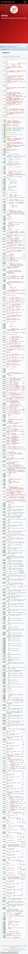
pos (15, 196)
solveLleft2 (14, 538)
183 (3, 379)
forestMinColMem (15, 620)
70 (3, 179)
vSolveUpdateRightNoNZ (17, 592)
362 (3, 670)
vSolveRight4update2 (16, 739)
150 (3, 308)
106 (3, 226)
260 (3, 519)
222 (3, 452)
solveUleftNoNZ (15, 599)
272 (3, 538)
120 (3, 256)
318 (3, 614)
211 (3, 430)
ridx (15, 406)
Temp (13, 226)
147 (3, 301)
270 (3, 534)
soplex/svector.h (17, 130)
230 (3, 470)
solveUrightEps (15, 509)
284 (3, 555)
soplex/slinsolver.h (18, 128)
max (17, 314)
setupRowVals (14, 650)
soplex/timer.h (16, 129)
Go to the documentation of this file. (11, 56)
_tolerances (17, 159)
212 (3, 433)
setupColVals (14, 648)
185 (3, 383)
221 (3, 450)
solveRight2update (16, 708)
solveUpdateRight (16, 522)
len (17, 311)
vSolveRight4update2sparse (13, 759)
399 (3, 721)
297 (3, 579)
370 (3, 680)
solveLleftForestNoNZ (17, 606)
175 (3, 368)
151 (3, 311)
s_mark (16, 229)
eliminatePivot (15, 667)
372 (3, 682)
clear (14, 259)
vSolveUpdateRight (16, 589)
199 (3, 410)
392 (3, 708)
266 (3, 528)
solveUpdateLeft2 (16, 552)
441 (3, 812)
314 (3, 609)
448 (3, 825)
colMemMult (14, 439)
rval (20, 404)
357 (3, 662)
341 (3, 643)
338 (3, 640)
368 (3, 677)
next (15, 181)
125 (3, 263)
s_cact (16, 234)
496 (3, 924)
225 (3, 457)
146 (3, 299)
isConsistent (14, 927)
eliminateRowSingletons (12, 654)
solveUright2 (14, 512)
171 (3, 356)
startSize (15, 383)
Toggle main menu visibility (2, 46)
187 (3, 387)
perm (14, 277)
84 (3, 196)
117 (3, 250)
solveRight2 (14, 715)
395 (3, 715)
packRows (13, 680)
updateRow (13, 662)
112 (3, 237)
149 (3, 306)
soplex (5, 49)
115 (3, 244)
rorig (15, 410)
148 (3, 304)
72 (3, 181)
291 (3, 568)
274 (3, 541)
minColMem (14, 675)
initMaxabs (14, 430)
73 (3, 182)
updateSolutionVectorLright (14, 556)
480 (3, 898)
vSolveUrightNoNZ (16, 579)
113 (3, 239)
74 (3, 183)
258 (3, 515)
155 (3, 323)
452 (3, 832)
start (17, 308)
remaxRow (13, 683)
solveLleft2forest (16, 534)
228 (3, 464)
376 (3, 686)
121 (3, 258)
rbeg (15, 408)
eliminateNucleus (16, 670)
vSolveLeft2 (14, 832)
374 (3, 683)
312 (3, 606)
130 (3, 273)
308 (3, 599)
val (22, 304)
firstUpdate (16, 385)
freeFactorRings (15, 645)
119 (3, 254)
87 (3, 202)
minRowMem (14, 673)
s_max (21, 231)
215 (3, 439)
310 (3, 603)
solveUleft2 (14, 531)
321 (3, 618)
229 (3, 466)
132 (3, 275)
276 (3, 544)
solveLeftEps (14, 721)
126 (3, 265)
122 (3, 259)
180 (3, 375)
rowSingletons (15, 640)
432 (3, 795)
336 (3, 638)
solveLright (14, 697)
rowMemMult (14, 436)
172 (3, 359)
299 (3, 583)
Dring (13, 179)
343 (3, 645)
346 (3, 648)
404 (3, 729)
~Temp (11, 256)
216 (3, 442)
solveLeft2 (14, 724)
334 (3, 635)
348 (3, 650)
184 (3, 381)
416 (3, 758)
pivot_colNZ (18, 244)
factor (13, 909)
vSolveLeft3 (14, 860)
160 (3, 328)
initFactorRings (15, 643)
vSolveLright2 (15, 563)
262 (3, 522)
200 (3, 412)
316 (3, 612)
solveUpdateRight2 (16, 525)
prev (15, 182)
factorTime (16, 461)
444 (3, 818)
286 (3, 560)
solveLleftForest (15, 541)
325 (3, 623)
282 (3, 552)
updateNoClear (15, 904)
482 (3, 901)
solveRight (14, 705)
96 (3, 212)
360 (3, 667)
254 (3, 509)
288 (3, 563)
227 (3, 461)
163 (3, 336)
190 (3, 394)
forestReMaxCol (15, 623)
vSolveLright (14, 560)
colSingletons (15, 638)
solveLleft (14, 544)
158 (3, 326)
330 (3, 629)
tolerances (15, 157)
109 (3, 229)
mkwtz (15, 199)
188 (3, 389)
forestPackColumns (16, 618)
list (16, 289)
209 (3, 425)
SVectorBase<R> (10, 630)
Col (15, 326)
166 (3, 342)
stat (20, 422)
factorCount (16, 464)
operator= (17, 212)
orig (14, 275)
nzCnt (14, 428)
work (12, 457)
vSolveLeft (14, 818)
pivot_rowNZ (18, 250)
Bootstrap (17, 951)
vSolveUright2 (14, 583)
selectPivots (14, 659)
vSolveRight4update (16, 729)
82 (3, 192)
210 (3, 428)
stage (16, 237)
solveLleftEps (14, 547)
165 (3, 340)
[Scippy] (14, 9)
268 (3, 531)
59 (3, 163)
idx (15, 183)
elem (17, 297)
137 (3, 284)
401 (3, 724)
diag (19, 452)
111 (3, 234)
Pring (13, 187)
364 (3, 673)
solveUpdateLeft (15, 550)
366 (3, 675)
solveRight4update (16, 699)
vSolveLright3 (15, 568)
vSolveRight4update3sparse (13, 796)
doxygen (13, 947)
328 (3, 627)
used (17, 301)
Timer (9, 461)
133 (3, 277)
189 (3, 392)
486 (3, 909)
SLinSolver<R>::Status (12, 422)
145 (3, 297)
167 (3, 345)
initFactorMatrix (16, 629)
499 (3, 927)
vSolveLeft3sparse (16, 878)
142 (3, 289)
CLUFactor (12, 150)
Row (15, 287)
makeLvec (13, 686)
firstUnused (16, 387)
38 (3, 134)
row (12, 323)
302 (3, 589)
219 (3, 447)
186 (3, 385)
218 (3, 446)
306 (3, 595)
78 (3, 187)
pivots (16, 239)
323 (3, 620)
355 (3, 659)
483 (3, 904)
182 (3, 377)
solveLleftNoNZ (15, 612)
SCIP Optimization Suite (8, 2)
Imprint (23, 949)
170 (3, 353)
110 (3, 231)
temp (14, 481)
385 (3, 697)
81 (3, 190)
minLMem (13, 633)
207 (3, 421)
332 (3, 633)
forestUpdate (14, 898)
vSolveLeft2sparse (16, 846)
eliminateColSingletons (12, 657)
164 (3, 338)
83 (3, 194)
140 (3, 287)
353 (3, 656)
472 (3, 878)
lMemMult (13, 442)
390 (3, 705)
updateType (16, 394)
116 (3, 247)
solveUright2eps (15, 515)
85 (3, 199)
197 (3, 406)
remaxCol (13, 677)
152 (3, 314)
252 (3, 506)
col (12, 368)
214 (3, 436)
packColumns (14, 682)
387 (3, 699)
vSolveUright (14, 575)
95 (3, 211)
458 (3, 846)
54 (3, 155)
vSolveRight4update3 (16, 771)
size (17, 299)
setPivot (13, 635)
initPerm (13, 627)
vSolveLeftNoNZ (15, 825)
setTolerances (10, 156)
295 (3, 575)
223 (3, 454)
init (14, 258)
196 (3, 404)
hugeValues (16, 466)
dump (12, 924)
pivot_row (17, 247)
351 (3, 653)
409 (3, 739)
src (1, 49)
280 (3, 550)
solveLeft (14, 718)
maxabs (13, 433)
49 (3, 150)
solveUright (14, 506)
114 (3, 241)
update (13, 901)
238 (3, 481)
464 (3, 860)
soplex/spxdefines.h (18, 127)
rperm (15, 412)
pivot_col (17, 241)
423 (3, 771)
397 (3, 718)
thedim (15, 425)
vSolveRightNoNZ (15, 812)
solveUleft (14, 528)
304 (3, 592)
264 (3, 525)
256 (3, 512)
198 (3, 408)
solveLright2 (14, 519)
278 (3, 547)
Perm (13, 273)
